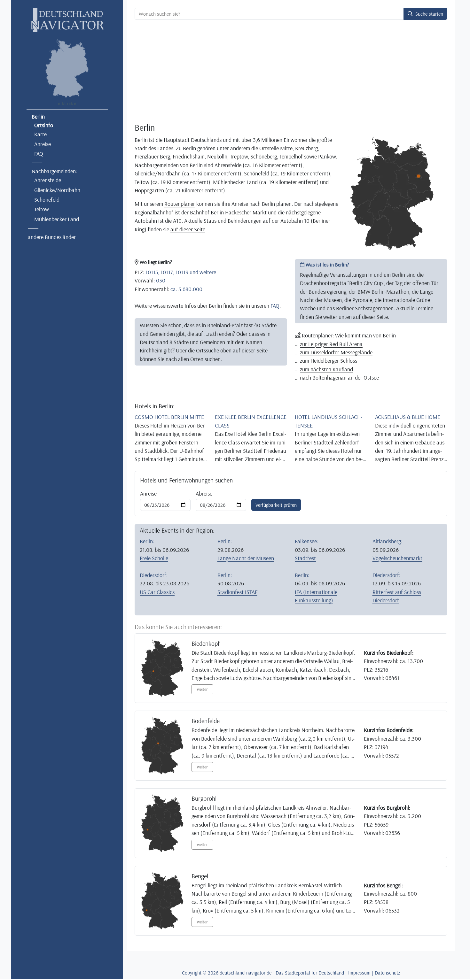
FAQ (38, 153)
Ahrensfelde (47, 179)
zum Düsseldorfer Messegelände (336, 352)
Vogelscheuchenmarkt (397, 557)
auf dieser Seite (187, 229)
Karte (40, 133)
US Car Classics (157, 591)
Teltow (41, 208)
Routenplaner (179, 203)
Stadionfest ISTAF (237, 591)
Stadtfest (305, 557)
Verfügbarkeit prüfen (276, 505)
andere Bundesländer (52, 236)
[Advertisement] (291, 72)
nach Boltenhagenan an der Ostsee (339, 377)
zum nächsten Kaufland (326, 369)
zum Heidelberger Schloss (328, 360)
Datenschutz (387, 972)
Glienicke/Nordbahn (57, 189)
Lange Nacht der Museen (245, 557)
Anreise (42, 143)
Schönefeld (46, 199)
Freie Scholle (154, 557)
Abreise (204, 493)
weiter (202, 689)
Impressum (359, 972)
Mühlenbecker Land (56, 218)
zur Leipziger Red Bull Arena (331, 343)
